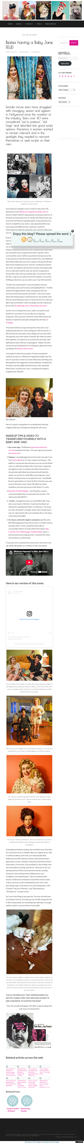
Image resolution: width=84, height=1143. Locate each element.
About (19, 24)
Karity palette (16, 460)
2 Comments (35, 52)
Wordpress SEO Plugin (33, 1142)
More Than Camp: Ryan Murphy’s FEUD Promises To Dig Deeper (11, 1083)
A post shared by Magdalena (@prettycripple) (29, 644)
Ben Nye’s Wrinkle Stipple (18, 491)
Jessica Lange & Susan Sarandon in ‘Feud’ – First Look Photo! (45, 1071)
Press (39, 24)
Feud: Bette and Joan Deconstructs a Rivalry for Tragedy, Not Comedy (22, 1072)
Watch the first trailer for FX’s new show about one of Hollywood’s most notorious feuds (44, 1084)
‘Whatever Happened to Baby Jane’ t (33, 212)
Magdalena (23, 52)
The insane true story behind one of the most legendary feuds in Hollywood (33, 1072)
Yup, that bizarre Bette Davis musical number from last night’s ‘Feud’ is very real (11, 1072)
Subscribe (65, 63)
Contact (29, 24)
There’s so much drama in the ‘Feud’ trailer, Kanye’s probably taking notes (32, 1084)
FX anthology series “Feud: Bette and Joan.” (30, 306)
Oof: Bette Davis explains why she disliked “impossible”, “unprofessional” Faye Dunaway (22, 1084)
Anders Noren (67, 1137)
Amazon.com (15, 453)
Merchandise (50, 24)
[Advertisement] (71, 122)
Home (10, 24)
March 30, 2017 (11, 52)
